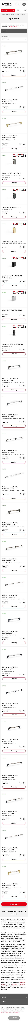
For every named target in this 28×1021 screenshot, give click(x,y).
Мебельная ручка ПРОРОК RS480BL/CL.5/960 (10, 100)
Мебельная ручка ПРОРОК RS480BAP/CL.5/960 (10, 487)
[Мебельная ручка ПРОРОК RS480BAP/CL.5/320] (14, 411)
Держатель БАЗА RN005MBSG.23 (12, 241)
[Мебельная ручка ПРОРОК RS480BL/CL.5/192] (14, 628)
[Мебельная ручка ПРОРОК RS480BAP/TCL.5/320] (14, 60)
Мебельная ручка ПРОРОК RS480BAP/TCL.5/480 (10, 560)
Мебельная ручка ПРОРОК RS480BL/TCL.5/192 (10, 740)
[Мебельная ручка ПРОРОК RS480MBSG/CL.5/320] (14, 134)
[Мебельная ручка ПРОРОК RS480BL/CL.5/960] (14, 97)
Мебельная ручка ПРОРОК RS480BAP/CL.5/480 (10, 451)
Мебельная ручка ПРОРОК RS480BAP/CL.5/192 (10, 379)
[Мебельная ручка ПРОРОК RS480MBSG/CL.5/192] (14, 882)
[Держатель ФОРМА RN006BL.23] (14, 272)
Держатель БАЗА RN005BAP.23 (11, 173)
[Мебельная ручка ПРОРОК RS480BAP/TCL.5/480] (14, 556)
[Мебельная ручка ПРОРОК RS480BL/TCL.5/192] (14, 736)
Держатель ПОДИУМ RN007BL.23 (12, 344)
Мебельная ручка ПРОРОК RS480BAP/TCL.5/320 (10, 64)
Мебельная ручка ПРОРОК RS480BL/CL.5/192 (10, 632)
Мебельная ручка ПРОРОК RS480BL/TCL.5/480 (10, 812)
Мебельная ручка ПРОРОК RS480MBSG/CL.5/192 (10, 885)
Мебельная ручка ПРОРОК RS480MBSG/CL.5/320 (10, 137)
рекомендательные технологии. (10, 1012)
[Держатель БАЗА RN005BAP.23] (14, 169)
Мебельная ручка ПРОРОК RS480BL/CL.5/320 (10, 668)
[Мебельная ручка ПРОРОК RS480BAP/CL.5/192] (14, 375)
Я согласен (14, 1017)
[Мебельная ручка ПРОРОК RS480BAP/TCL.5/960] (14, 592)
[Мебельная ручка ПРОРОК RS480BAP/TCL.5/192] (14, 520)
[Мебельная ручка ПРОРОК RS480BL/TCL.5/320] (14, 772)
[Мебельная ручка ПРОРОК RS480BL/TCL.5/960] (14, 845)
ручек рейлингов (5, 986)
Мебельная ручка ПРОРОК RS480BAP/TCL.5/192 (10, 524)
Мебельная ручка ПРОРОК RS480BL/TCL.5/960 (10, 848)
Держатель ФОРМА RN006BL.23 (12, 276)
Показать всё (14, 904)
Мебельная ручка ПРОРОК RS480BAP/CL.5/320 (10, 415)
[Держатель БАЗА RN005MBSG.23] (14, 237)
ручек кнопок (15, 984)
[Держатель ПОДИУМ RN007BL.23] (14, 340)
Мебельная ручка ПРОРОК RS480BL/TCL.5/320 (10, 776)
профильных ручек (16, 986)
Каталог (4, 10)
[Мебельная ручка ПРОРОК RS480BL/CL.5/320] (14, 664)
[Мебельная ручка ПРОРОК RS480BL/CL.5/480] (14, 700)
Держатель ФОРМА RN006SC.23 (12, 310)
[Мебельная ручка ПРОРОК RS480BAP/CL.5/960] (14, 484)
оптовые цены (12, 26)
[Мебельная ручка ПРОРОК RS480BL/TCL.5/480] (14, 808)
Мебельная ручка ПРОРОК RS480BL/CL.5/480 (10, 704)
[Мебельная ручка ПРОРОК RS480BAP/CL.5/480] (14, 447)
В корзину (14, 75)
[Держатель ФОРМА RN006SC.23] (14, 306)
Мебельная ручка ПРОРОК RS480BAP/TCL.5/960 (10, 596)
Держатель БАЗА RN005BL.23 (11, 207)
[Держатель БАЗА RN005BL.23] (14, 203)
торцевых (22, 984)
